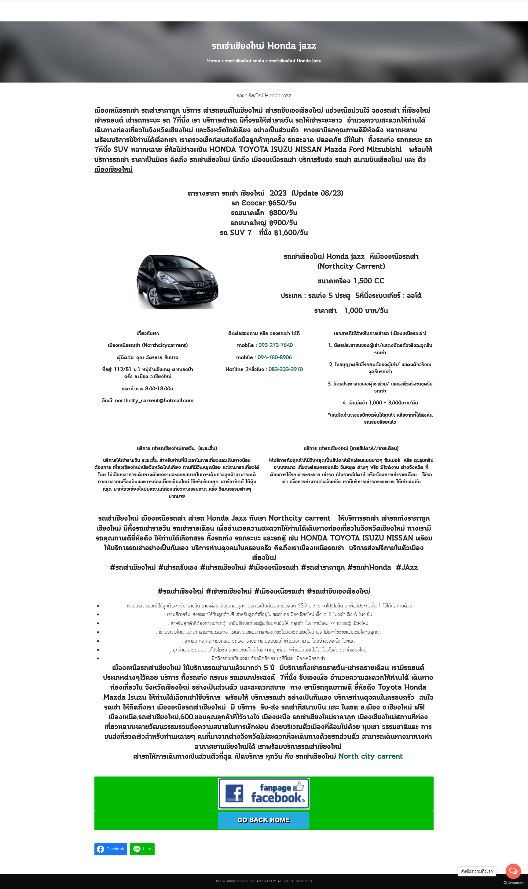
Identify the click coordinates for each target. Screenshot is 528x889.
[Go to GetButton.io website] (513, 883)
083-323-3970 (286, 370)
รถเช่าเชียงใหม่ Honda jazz (264, 46)
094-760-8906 (275, 358)
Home (213, 61)
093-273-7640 (275, 345)
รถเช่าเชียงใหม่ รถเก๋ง (244, 61)
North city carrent (371, 756)
